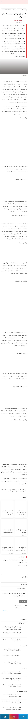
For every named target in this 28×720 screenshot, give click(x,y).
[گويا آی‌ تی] (14, 2)
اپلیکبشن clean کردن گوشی (13, 489)
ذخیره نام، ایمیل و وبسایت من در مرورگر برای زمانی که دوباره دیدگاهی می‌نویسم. (14, 594)
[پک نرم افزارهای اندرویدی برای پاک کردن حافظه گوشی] (14, 66)
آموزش (25, 669)
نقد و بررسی (24, 646)
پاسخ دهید (5, 610)
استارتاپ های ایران (22, 623)
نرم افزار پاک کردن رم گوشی (14, 491)
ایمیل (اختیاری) (24, 584)
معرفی (19, 9)
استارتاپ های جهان (22, 691)
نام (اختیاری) (24, 577)
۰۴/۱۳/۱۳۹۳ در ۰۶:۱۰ (18, 605)
